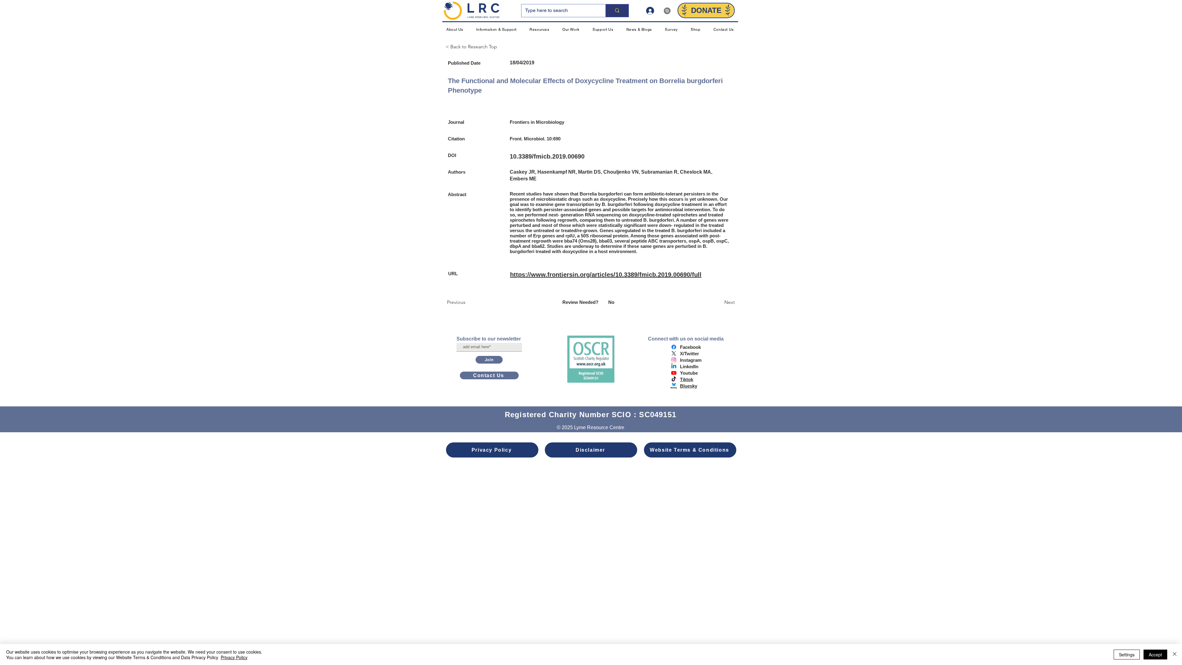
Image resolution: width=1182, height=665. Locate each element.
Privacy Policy (234, 657)
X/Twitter (689, 353)
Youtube (689, 373)
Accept (1155, 654)
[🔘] (652, 11)
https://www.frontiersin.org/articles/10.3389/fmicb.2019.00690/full (606, 274)
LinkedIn (689, 366)
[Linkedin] (674, 366)
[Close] (1174, 654)
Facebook (690, 347)
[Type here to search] (617, 10)
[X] (674, 353)
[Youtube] (674, 373)
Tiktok (686, 379)
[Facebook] (674, 347)
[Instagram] (674, 360)
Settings (1127, 654)
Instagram (691, 360)
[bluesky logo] (674, 386)
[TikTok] (674, 379)
